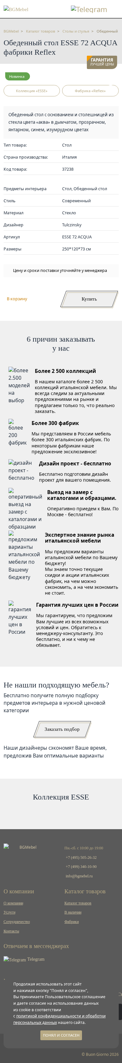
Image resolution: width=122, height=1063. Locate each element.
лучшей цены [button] (102, 62)
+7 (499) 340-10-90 (81, 866)
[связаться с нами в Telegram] (89, 9)
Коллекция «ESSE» (31, 90)
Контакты (11, 931)
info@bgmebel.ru (79, 876)
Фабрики (71, 921)
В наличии (72, 912)
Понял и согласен (61, 1035)
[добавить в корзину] (110, 78)
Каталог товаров (77, 903)
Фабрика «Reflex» (90, 90)
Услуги (9, 912)
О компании (13, 903)
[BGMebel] (16, 8)
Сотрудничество (17, 921)
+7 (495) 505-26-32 (81, 857)
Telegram (35, 959)
